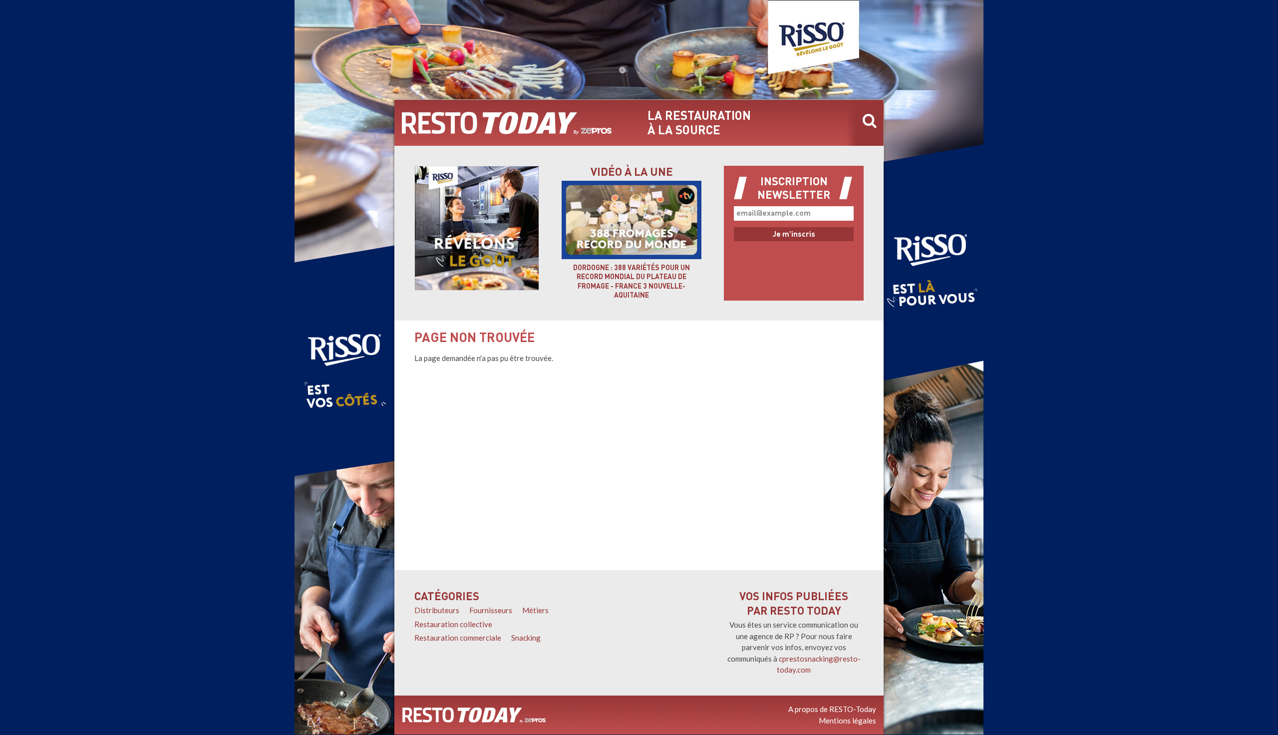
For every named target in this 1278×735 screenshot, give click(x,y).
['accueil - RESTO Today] (474, 715)
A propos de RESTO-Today (832, 709)
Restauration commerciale (457, 637)
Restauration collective (453, 624)
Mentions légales (847, 720)
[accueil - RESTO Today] (507, 123)
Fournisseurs (490, 610)
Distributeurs (436, 610)
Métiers (535, 610)
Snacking (526, 637)
